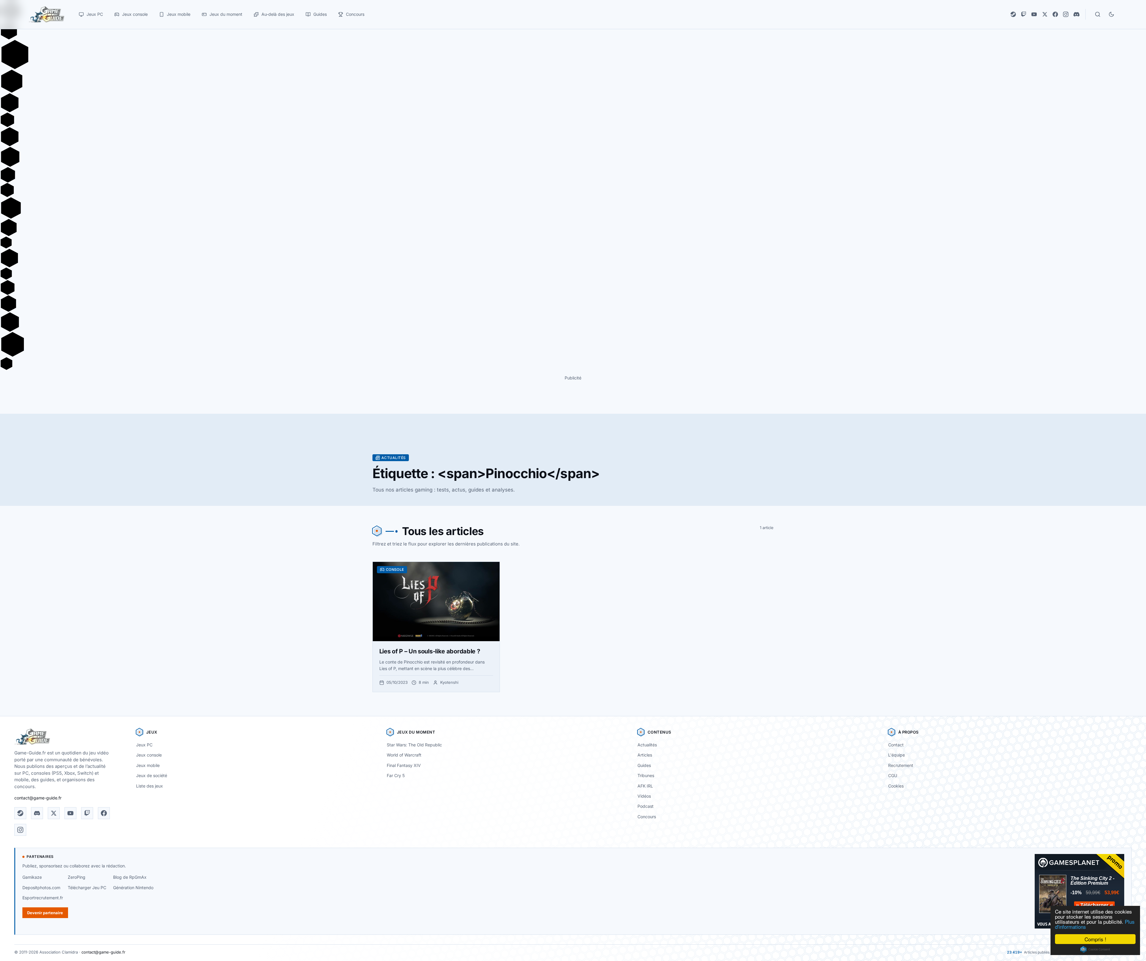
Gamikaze (32, 877)
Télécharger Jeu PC (87, 887)
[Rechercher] (1098, 14)
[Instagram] (1065, 14)
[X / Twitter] (1045, 14)
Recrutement (900, 765)
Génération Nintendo (133, 887)
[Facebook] (1055, 14)
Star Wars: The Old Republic (414, 744)
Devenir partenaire (45, 912)
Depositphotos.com (41, 887)
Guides (644, 765)
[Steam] (1013, 14)
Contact (896, 744)
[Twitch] (1023, 14)
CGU (892, 775)
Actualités (647, 744)
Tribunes (645, 775)
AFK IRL (645, 785)
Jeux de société (151, 775)
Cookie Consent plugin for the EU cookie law (1095, 949)
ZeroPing (76, 877)
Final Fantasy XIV (404, 765)
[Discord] (1076, 14)
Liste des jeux (149, 785)
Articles (644, 754)
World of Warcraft (404, 754)
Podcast (645, 806)
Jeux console (149, 754)
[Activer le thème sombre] (1111, 14)
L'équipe (896, 754)
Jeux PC (144, 744)
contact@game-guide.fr (37, 797)
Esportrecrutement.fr (42, 897)
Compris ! (1095, 939)
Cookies (896, 785)
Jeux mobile (148, 765)
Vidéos (644, 796)
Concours (646, 816)
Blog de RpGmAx (130, 877)
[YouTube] (1034, 14)
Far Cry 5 (396, 775)
